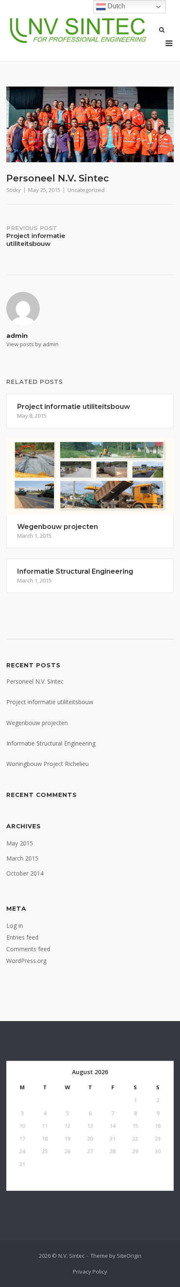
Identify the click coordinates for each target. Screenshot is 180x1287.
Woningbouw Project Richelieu (47, 764)
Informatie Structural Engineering (50, 743)
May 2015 (19, 843)
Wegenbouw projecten (37, 723)
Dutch (115, 6)
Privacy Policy (90, 1271)
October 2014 (25, 873)
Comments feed (28, 949)
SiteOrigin (129, 1255)
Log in (14, 926)
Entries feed (22, 937)
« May (22, 1178)
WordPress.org (26, 961)
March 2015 (22, 858)
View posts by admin (32, 344)
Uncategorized (86, 190)
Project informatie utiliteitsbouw (49, 702)
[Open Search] (161, 30)
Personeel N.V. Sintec (35, 681)
